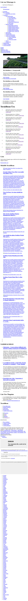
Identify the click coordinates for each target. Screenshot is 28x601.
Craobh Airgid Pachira (10, 34)
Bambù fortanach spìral (13, 29)
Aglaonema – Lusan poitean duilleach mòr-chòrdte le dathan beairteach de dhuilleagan (15, 347)
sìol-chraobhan (20, 432)
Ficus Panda (10, 23)
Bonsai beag (8, 41)
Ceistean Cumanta (7, 44)
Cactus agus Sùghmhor (10, 36)
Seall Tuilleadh (4, 7)
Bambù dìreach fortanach (13, 30)
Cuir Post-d (3, 436)
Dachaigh (5, 11)
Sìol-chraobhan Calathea (12, 432)
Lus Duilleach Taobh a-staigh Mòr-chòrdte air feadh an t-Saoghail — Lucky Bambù (14, 363)
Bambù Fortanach (9, 24)
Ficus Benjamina (11, 17)
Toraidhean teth (7, 430)
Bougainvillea (8, 33)
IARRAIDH (8, 112)
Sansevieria (8, 32)
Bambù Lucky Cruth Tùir (13, 31)
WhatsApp (4, 437)
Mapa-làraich (14, 430)
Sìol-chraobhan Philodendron (17, 431)
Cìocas (7, 40)
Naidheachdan (6, 43)
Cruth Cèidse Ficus (12, 18)
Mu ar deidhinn (6, 12)
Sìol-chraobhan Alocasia (6, 431)
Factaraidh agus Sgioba (10, 13)
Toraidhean (5, 15)
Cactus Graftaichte (12, 37)
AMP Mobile (20, 430)
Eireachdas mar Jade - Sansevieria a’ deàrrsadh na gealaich (13, 379)
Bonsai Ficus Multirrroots (13, 22)
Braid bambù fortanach (13, 25)
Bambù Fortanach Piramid (13, 27)
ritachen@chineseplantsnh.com (13, 400)
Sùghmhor (10, 38)
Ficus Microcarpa (9, 16)
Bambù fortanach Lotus (13, 26)
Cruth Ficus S (11, 19)
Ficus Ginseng (11, 20)
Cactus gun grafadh (12, 39)
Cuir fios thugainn (7, 45)
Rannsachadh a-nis (4, 162)
